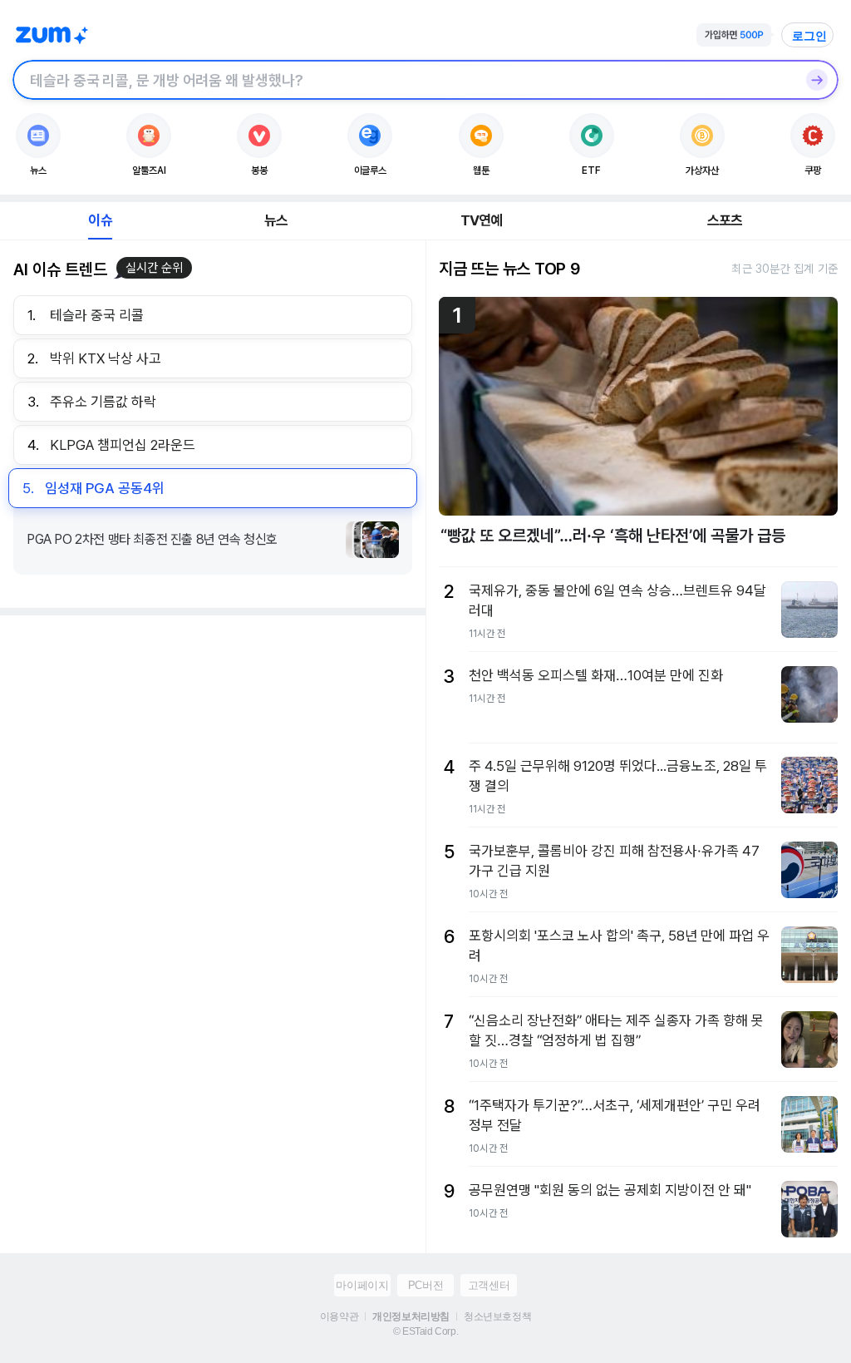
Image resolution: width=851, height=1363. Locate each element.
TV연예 (481, 220)
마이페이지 (362, 1285)
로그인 (809, 35)
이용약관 (339, 1316)
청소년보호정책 (497, 1316)
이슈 (99, 220)
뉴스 (276, 220)
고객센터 (488, 1285)
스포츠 (725, 220)
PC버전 (425, 1285)
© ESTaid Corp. (425, 1331)
